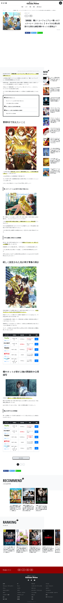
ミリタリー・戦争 (6, 594)
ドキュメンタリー (6, 590)
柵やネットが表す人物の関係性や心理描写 (14, 110)
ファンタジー (48, 590)
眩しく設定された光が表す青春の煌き (13, 106)
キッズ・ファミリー (49, 585)
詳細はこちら (6, 340)
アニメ (9, 10)
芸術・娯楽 (5, 599)
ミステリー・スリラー (21, 592)
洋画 (30, 6)
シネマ (26, 6)
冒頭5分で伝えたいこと (10, 97)
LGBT (4, 583)
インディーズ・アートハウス (37, 585)
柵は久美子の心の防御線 (11, 113)
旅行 (3, 596)
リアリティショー (20, 594)
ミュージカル (34, 592)
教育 (46, 594)
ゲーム (4, 588)
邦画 (34, 6)
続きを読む (21, 458)
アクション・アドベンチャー (8, 585)
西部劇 (18, 599)
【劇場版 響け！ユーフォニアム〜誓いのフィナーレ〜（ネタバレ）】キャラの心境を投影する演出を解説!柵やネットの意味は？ (34, 10)
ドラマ (18, 590)
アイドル (47, 583)
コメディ (18, 588)
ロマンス (33, 594)
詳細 (36, 339)
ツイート (34, 32)
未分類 (18, 596)
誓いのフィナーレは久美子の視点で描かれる (15, 100)
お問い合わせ (39, 6)
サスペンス (33, 588)
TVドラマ (33, 583)
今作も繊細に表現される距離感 (12, 103)
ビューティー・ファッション (37, 590)
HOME (5, 10)
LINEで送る (40, 32)
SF (17, 583)
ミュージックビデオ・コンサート (52, 592)
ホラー (4, 592)
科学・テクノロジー (49, 596)
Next (58, 542)
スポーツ (47, 588)
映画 (22, 6)
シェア (28, 32)
